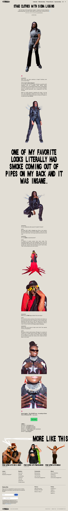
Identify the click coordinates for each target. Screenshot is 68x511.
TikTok (52, 490)
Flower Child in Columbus (38, 324)
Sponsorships (58, 1)
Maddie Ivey (35, 230)
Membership (37, 473)
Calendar (35, 1)
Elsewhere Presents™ (6, 474)
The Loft (20, 479)
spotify (28, 429)
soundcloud (38, 429)
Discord (52, 491)
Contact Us (53, 474)
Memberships (41, 1)
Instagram (53, 488)
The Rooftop (21, 476)
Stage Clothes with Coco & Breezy (11, 465)
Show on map (37, 491)
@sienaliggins (31, 82)
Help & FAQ (53, 476)
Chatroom (20, 477)
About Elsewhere (54, 473)
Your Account (37, 474)
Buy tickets (35, 414)
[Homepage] (6, 2)
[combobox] (4, 498)
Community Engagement (40, 477)
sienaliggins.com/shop (30, 427)
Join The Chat (37, 476)
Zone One (20, 473)
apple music (32, 429)
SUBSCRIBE (16, 494)
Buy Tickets (34, 419)
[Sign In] (63, 1)
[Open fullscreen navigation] (65, 2)
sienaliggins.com (30, 425)
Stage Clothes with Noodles (52, 465)
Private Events (49, 1)
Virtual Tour (20, 480)
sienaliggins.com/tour (30, 426)
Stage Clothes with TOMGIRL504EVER (33, 465)
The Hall (20, 474)
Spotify (52, 493)
